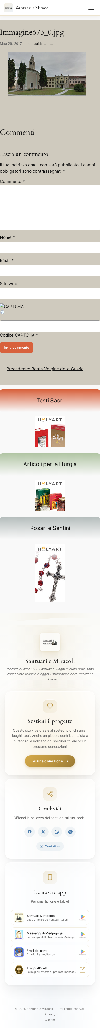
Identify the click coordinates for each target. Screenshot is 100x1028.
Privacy (50, 1014)
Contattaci (52, 846)
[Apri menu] (91, 8)
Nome (7, 237)
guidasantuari (44, 43)
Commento (12, 181)
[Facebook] (29, 831)
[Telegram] (70, 831)
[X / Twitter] (43, 831)
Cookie (50, 1019)
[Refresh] (2, 313)
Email (7, 260)
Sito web (8, 283)
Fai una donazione (47, 761)
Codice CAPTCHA (17, 335)
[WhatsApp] (56, 831)
